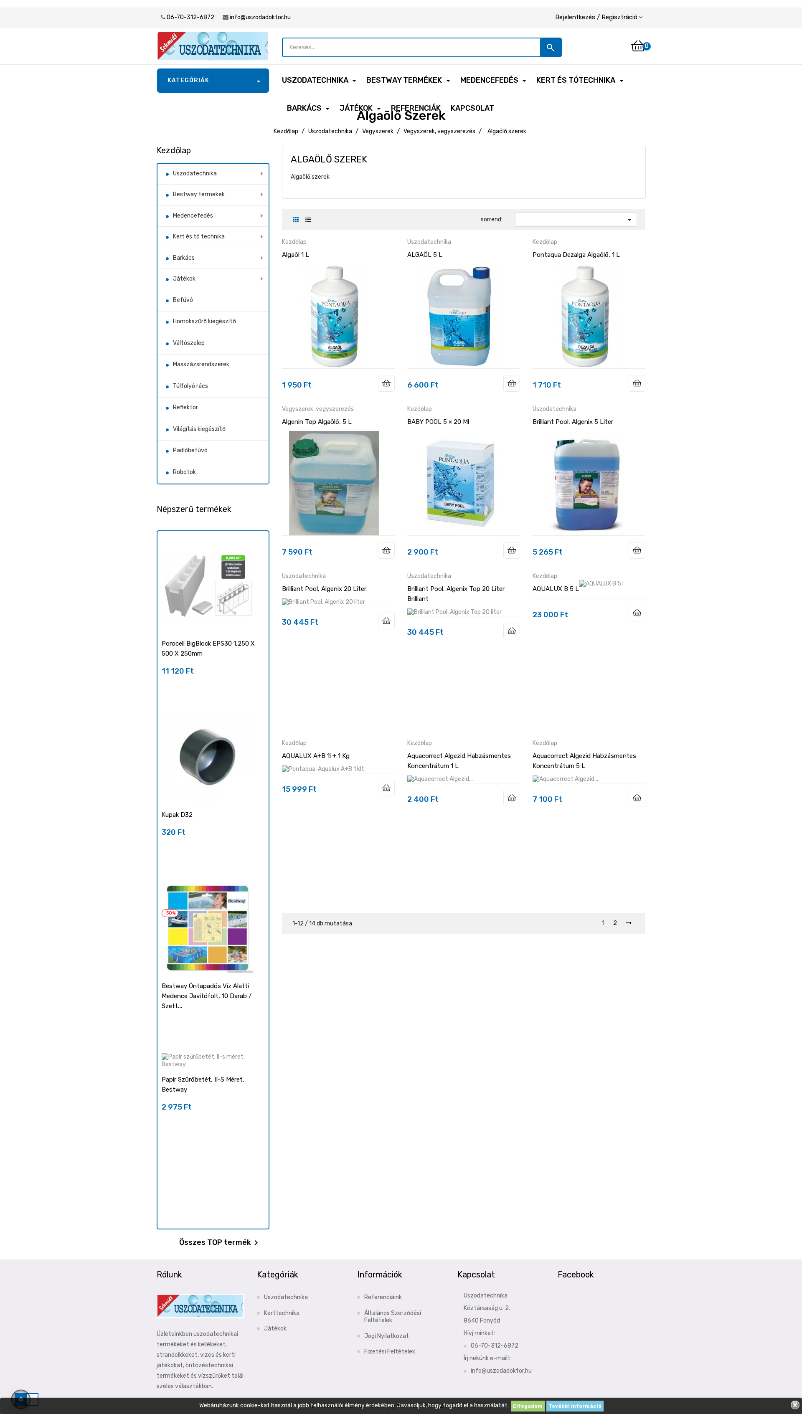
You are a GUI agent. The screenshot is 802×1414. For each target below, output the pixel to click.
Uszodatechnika (195, 173)
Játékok (184, 278)
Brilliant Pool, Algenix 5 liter (573, 422)
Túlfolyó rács (190, 386)
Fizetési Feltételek (389, 1351)
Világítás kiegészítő (199, 429)
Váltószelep (189, 343)
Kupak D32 (177, 814)
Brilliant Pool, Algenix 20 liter (324, 589)
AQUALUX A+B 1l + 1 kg (316, 756)
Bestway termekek (199, 194)
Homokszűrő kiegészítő (204, 321)
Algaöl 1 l (295, 254)
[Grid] (295, 220)
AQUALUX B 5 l (556, 589)
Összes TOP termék (220, 1243)
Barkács (184, 257)
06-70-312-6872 (190, 17)
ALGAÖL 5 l (424, 254)
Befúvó (183, 300)
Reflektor (185, 407)
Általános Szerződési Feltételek (392, 1317)
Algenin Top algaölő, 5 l (317, 422)
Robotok (184, 472)
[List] (308, 220)
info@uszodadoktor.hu (260, 17)
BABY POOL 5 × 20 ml (438, 422)
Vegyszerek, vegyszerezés (318, 409)
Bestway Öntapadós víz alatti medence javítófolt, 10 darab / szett (206, 996)
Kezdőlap (174, 150)
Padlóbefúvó (190, 450)
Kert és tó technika (199, 236)
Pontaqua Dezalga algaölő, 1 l (576, 254)
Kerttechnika (281, 1313)
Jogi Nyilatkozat (386, 1336)
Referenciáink (383, 1297)
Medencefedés (193, 215)
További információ (575, 1406)
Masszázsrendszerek (201, 364)
